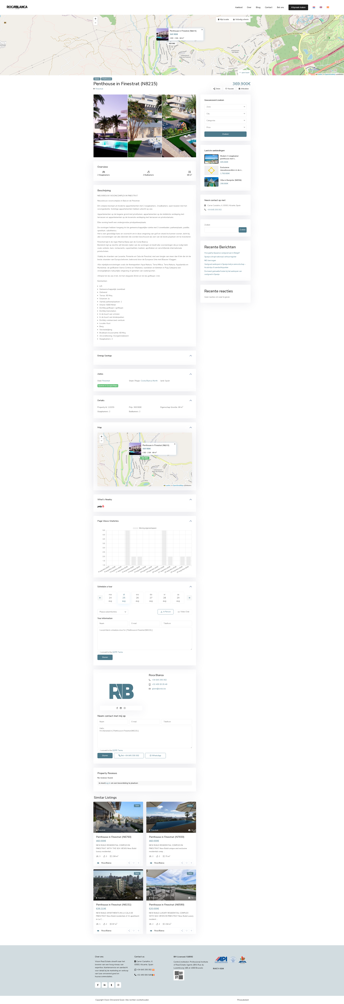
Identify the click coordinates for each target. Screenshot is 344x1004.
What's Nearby (104, 499)
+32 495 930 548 (144, 975)
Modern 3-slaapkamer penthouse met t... (229, 157)
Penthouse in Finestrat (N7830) (166, 837)
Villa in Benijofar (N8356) (230, 180)
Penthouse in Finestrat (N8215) (183, 31)
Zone (209, 107)
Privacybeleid (243, 1000)
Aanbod (238, 7)
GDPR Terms (117, 652)
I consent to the (111, 652)
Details (100, 400)
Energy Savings (104, 355)
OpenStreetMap (330, 74)
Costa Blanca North (149, 380)
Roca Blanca (156, 675)
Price (208, 127)
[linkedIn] (104, 985)
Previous (100, 597)
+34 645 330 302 (159, 680)
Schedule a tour (104, 586)
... (111, 851)
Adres (100, 373)
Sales (97, 79)
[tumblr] (111, 985)
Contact (268, 7)
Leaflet (319, 74)
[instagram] (118, 985)
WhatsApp (156, 755)
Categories (211, 120)
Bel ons (280, 7)
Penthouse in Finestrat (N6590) (166, 904)
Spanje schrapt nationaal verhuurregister (220, 257)
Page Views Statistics (108, 521)
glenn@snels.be (159, 688)
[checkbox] (98, 652)
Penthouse (106, 79)
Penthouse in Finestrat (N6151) (113, 904)
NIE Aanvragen (210, 260)
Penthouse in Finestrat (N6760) (113, 837)
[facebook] (98, 985)
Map (99, 427)
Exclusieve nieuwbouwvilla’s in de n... (231, 168)
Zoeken (225, 134)
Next (189, 597)
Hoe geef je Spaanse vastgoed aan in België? (222, 253)
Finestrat (99, 89)
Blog (258, 7)
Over (249, 7)
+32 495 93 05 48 (159, 684)
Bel (130, 755)
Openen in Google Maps (107, 385)
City (208, 114)
